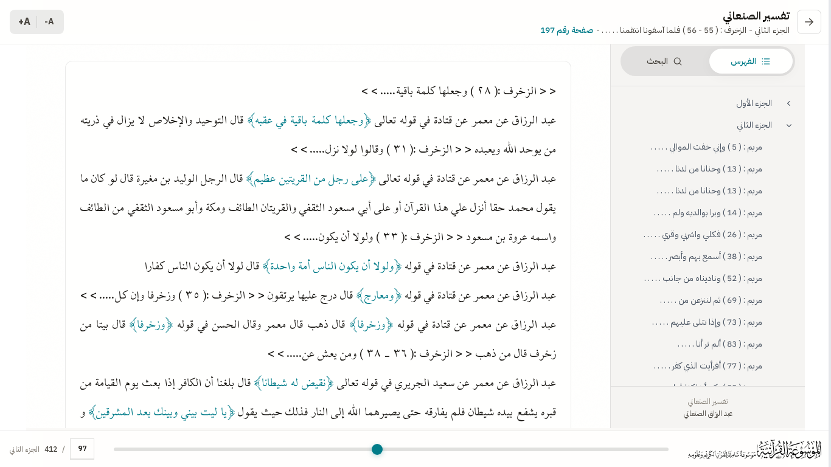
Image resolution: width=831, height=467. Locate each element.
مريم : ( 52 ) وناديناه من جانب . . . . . (703, 278)
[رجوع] (809, 22)
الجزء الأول (754, 103)
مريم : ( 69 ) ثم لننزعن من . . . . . (711, 300)
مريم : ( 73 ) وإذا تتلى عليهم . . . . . (707, 322)
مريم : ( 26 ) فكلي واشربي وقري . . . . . (703, 234)
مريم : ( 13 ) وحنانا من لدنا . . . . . (709, 168)
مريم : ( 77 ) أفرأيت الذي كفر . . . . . (708, 365)
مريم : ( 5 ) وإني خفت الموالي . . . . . (706, 146)
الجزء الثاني (754, 125)
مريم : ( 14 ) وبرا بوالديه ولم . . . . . (708, 212)
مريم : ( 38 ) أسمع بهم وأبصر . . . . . (706, 256)
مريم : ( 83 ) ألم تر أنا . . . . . (720, 343)
